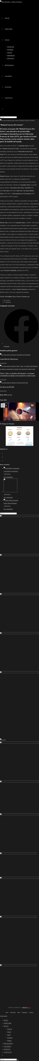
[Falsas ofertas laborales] (11, 500)
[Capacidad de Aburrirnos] (11, 468)
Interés (9, 1032)
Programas (24, 1012)
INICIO (6, 1020)
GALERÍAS (7, 1046)
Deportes (8, 302)
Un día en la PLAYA (7, 387)
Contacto (31, 1012)
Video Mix (13, 1012)
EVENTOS (7, 1049)
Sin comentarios (8, 477)
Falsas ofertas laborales (10, 503)
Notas (18, 1012)
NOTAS (6, 1026)
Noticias (9, 1029)
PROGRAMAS (8, 1043)
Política (9, 1040)
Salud (9, 1035)
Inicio (7, 1012)
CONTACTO (8, 1052)
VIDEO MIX (7, 1023)
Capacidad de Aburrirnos (9, 359)
